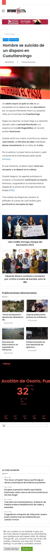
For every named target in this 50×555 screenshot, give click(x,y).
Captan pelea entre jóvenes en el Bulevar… (37, 316)
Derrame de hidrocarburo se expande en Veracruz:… (10, 346)
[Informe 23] (16, 11)
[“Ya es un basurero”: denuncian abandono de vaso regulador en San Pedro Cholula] (13, 306)
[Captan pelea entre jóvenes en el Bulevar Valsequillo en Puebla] (37, 306)
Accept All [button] (27, 549)
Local (12, 34)
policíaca (6, 159)
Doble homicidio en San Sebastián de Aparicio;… (35, 344)
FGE (12, 190)
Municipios (14, 40)
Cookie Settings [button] (11, 549)
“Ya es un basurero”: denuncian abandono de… (12, 317)
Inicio (6, 34)
